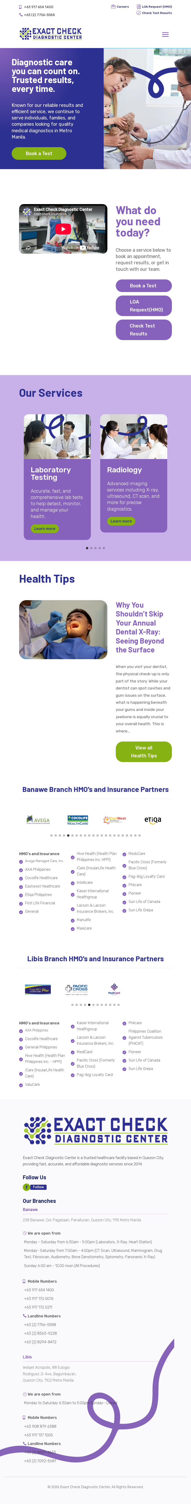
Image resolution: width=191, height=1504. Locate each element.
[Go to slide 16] (114, 835)
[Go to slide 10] (89, 835)
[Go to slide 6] (72, 835)
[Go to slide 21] (135, 835)
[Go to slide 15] (110, 835)
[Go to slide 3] (95, 548)
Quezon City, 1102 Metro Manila (48, 1380)
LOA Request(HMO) (146, 306)
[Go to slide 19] (127, 835)
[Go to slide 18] (123, 835)
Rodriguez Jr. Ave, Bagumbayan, (49, 1374)
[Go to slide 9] (85, 835)
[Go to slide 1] (87, 548)
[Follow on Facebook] (26, 1187)
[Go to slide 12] (97, 835)
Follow (38, 1187)
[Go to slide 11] (93, 835)
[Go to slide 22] (139, 835)
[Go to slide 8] (81, 835)
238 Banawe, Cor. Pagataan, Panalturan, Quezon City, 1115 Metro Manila (82, 1220)
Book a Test (39, 153)
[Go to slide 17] (118, 835)
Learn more (44, 528)
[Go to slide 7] (76, 835)
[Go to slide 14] (106, 835)
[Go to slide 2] (91, 548)
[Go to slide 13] (102, 835)
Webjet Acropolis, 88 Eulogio (46, 1367)
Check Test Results (142, 330)
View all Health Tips (144, 752)
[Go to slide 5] (104, 548)
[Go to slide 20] (131, 835)
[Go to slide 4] (100, 548)
